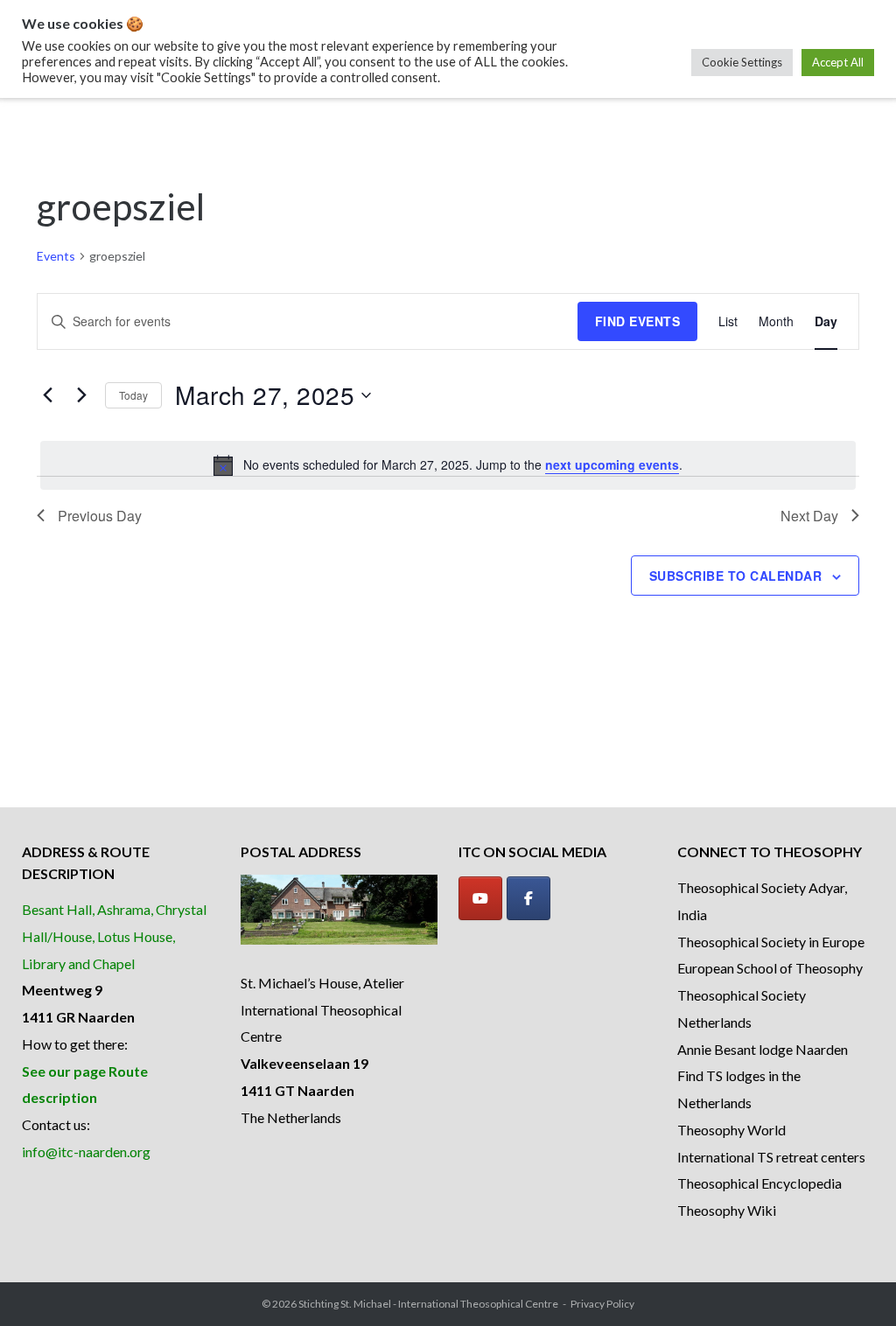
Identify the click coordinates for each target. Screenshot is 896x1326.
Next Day (809, 516)
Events (56, 255)
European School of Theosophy (770, 968)
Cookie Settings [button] (742, 62)
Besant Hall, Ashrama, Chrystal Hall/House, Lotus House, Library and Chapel (114, 936)
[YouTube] (480, 898)
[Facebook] (528, 898)
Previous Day (100, 516)
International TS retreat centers (771, 1156)
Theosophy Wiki (726, 1210)
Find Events (638, 321)
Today (133, 394)
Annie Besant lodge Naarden (762, 1049)
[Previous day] (47, 395)
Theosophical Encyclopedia (759, 1183)
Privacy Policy (602, 1303)
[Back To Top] (852, 1284)
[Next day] (81, 395)
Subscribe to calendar (735, 575)
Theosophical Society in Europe (770, 941)
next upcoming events (612, 464)
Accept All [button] (838, 62)
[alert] (448, 465)
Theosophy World (731, 1129)
